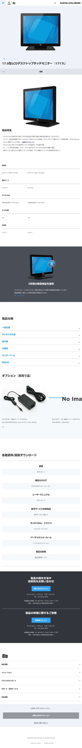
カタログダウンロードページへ (41, 486)
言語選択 (55, 3)
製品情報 (5, 664)
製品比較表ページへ (41, 557)
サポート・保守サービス (10, 689)
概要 (41, 72)
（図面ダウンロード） (28, 142)
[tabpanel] (41, 32)
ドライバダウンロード (9, 681)
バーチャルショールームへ (41, 543)
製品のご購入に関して (41, 723)
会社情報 (5, 697)
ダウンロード (41, 472)
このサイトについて (49, 743)
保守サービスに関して (41, 515)
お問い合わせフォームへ (41, 589)
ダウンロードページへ (41, 529)
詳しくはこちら (19, 295)
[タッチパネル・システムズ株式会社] (70, 3)
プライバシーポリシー (36, 743)
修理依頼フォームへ (41, 620)
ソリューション (7, 672)
